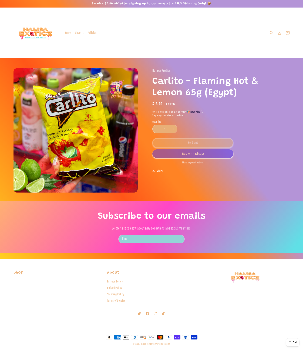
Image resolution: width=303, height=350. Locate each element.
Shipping (156, 115)
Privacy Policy (115, 281)
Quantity (156, 121)
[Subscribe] (180, 239)
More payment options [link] (193, 162)
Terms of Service (116, 300)
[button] (79, 33)
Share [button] (160, 171)
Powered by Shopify (161, 344)
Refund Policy (114, 288)
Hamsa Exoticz (147, 344)
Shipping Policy (115, 294)
